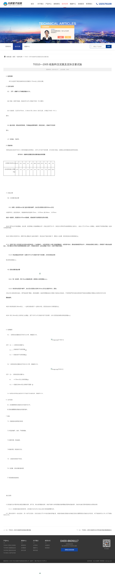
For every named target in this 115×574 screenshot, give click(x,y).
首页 (32, 4)
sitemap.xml (108, 561)
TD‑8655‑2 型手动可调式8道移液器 (9, 553)
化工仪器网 (96, 561)
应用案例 (23, 547)
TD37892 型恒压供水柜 (9, 550)
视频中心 (73, 4)
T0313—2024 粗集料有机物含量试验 (20, 530)
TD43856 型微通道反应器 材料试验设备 (9, 548)
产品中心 (49, 4)
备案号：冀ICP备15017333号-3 (38, 561)
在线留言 (81, 4)
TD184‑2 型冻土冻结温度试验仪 (9, 546)
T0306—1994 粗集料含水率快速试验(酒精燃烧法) (97, 530)
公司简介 (35, 545)
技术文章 (65, 4)
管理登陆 (102, 561)
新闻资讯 (57, 4)
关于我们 (40, 4)
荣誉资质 (35, 550)
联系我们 (89, 4)
